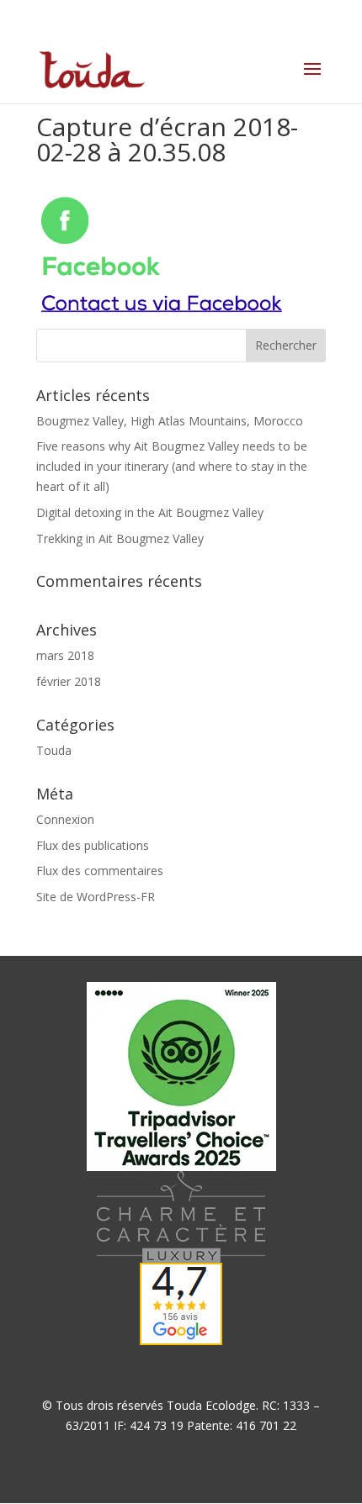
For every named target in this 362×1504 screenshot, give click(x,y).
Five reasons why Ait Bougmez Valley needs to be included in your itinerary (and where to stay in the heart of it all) (171, 466)
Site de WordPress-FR (95, 897)
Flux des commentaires (99, 871)
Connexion (65, 819)
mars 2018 (65, 655)
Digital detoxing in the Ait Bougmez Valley (150, 512)
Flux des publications (92, 845)
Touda (54, 750)
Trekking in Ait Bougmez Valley (120, 538)
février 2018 (68, 681)
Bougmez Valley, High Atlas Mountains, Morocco (169, 421)
